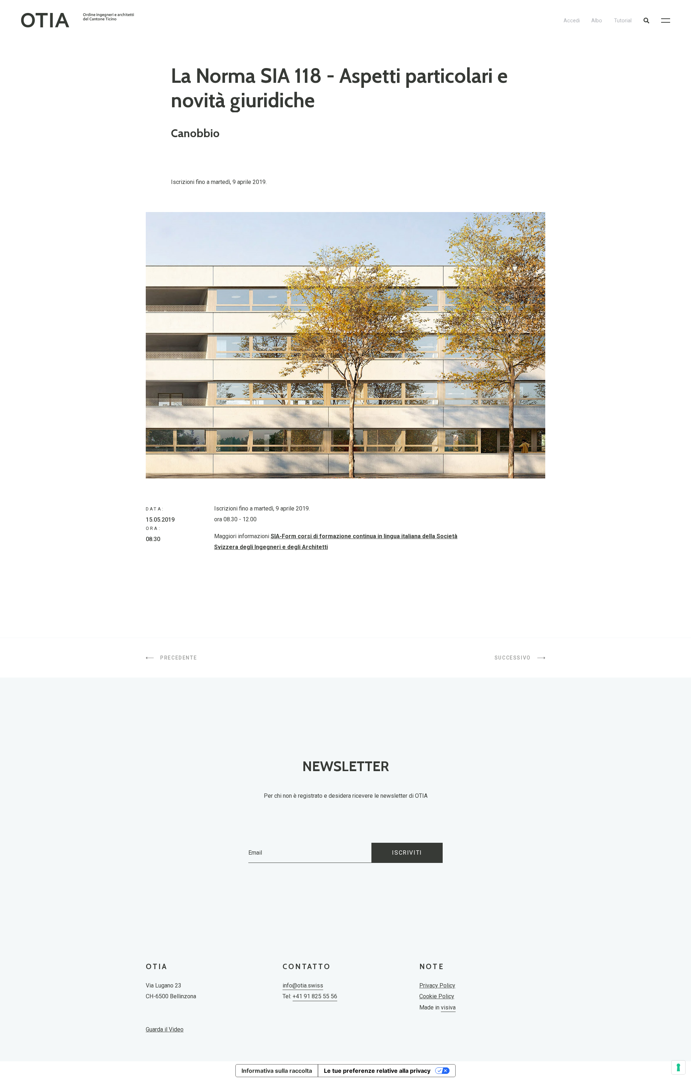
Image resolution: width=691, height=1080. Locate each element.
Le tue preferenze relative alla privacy (377, 1070)
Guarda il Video (165, 1029)
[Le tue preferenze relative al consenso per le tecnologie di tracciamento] (678, 1067)
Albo (596, 21)
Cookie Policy (436, 996)
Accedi (572, 21)
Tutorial (623, 21)
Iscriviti (407, 852)
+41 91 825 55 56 (315, 996)
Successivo (513, 658)
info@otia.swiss (303, 985)
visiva (448, 1007)
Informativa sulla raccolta (276, 1070)
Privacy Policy (437, 985)
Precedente (178, 658)
